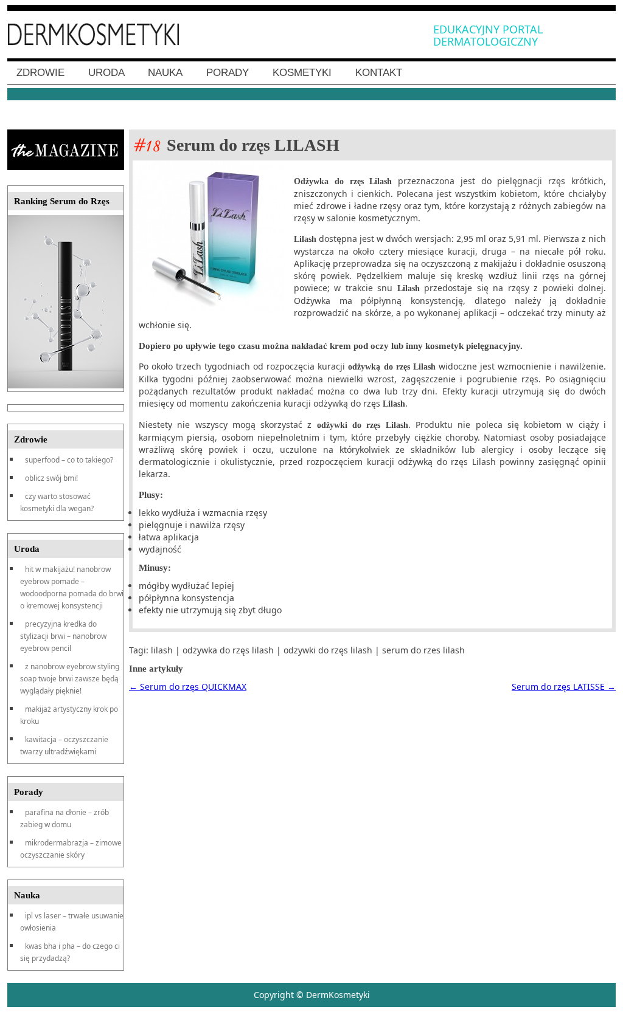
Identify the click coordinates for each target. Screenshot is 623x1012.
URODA (106, 72)
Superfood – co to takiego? (69, 460)
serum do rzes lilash (423, 650)
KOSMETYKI (302, 72)
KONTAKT (378, 72)
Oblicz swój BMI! (51, 478)
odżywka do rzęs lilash (228, 650)
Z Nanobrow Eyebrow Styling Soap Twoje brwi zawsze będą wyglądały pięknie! (69, 678)
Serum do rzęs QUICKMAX (187, 686)
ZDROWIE (40, 72)
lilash (162, 650)
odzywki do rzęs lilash (328, 650)
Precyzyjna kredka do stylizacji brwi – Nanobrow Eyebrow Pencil (63, 636)
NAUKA (165, 72)
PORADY (227, 72)
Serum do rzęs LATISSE (564, 686)
